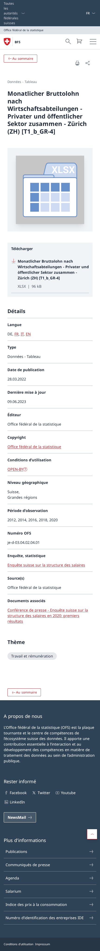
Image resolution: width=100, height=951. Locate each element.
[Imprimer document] (77, 63)
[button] (92, 834)
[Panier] (79, 41)
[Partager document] (87, 63)
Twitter (44, 792)
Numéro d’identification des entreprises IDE (45, 917)
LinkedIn (17, 802)
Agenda (12, 878)
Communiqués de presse (28, 864)
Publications (16, 851)
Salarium (13, 891)
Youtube (68, 792)
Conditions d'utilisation (18, 944)
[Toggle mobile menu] (93, 41)
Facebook (18, 792)
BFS (17, 42)
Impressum (42, 944)
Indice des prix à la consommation (36, 904)
